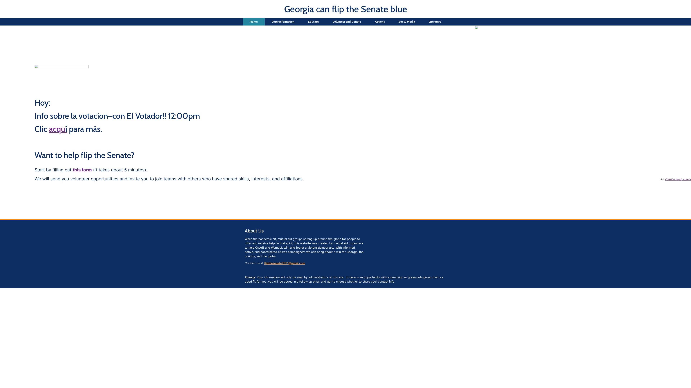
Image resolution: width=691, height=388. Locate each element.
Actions (380, 21)
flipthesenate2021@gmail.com (284, 263)
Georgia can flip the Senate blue (345, 9)
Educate (313, 21)
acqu (58, 129)
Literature (435, 21)
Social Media (406, 21)
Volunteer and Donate (347, 21)
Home (254, 21)
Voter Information (283, 21)
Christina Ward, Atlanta (678, 179)
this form (82, 169)
